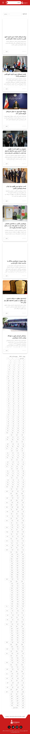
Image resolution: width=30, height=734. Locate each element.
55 (8, 387)
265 (22, 514)
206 (7, 475)
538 (23, 701)
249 (12, 502)
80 (23, 403)
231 (18, 491)
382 (23, 595)
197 (13, 471)
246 (11, 500)
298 (11, 534)
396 (12, 604)
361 (18, 579)
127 (7, 428)
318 (17, 547)
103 (8, 415)
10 (14, 363)
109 (18, 419)
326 (11, 552)
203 (23, 475)
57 (18, 390)
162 (22, 451)
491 (18, 669)
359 (12, 577)
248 (17, 502)
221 (13, 484)
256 (12, 507)
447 (23, 640)
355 (17, 574)
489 (12, 667)
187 (7, 464)
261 (23, 511)
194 (12, 469)
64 (23, 394)
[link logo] (15, 722)
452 (12, 642)
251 (22, 505)
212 (13, 480)
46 (13, 383)
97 (18, 412)
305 (11, 538)
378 (12, 590)
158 (22, 448)
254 (23, 507)
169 (23, 455)
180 (23, 462)
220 (18, 484)
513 (13, 683)
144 (18, 439)
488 (17, 667)
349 (17, 570)
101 (18, 415)
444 (23, 638)
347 (12, 568)
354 (23, 574)
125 (18, 428)
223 (23, 487)
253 (11, 505)
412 (18, 615)
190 (11, 466)
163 (17, 451)
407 (7, 610)
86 (13, 405)
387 (12, 597)
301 (12, 536)
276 (17, 520)
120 (23, 426)
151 (18, 444)
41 (18, 381)
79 (8, 401)
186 (12, 464)
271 (7, 516)
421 (7, 619)
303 (22, 538)
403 (12, 608)
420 (12, 619)
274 (11, 518)
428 (7, 624)
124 (23, 428)
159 (17, 448)
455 (16, 644)
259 (17, 509)
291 (11, 529)
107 (8, 417)
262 (18, 511)
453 (7, 642)
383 (17, 595)
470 (7, 653)
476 (12, 658)
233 (7, 491)
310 (22, 543)
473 (11, 656)
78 (13, 401)
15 (9, 365)
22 (14, 369)
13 (18, 365)
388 (23, 599)
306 (23, 541)
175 (12, 457)
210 (23, 480)
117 (18, 424)
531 (11, 694)
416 (17, 617)
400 (6, 606)
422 (22, 622)
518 (23, 687)
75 (8, 399)
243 (7, 498)
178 (17, 460)
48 (23, 385)
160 (11, 448)
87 (8, 405)
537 (12, 698)
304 (16, 538)
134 (12, 433)
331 (17, 556)
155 (18, 446)
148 (17, 442)
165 (23, 453)
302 (7, 536)
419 (18, 619)
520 (12, 687)
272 (22, 518)
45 (18, 383)
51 (8, 385)
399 (12, 606)
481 (18, 662)
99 (8, 412)
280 (17, 523)
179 (11, 460)
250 (7, 502)
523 (17, 689)
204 (18, 475)
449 (12, 640)
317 (22, 547)
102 (13, 415)
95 (8, 410)
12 (23, 365)
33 (18, 376)
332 (12, 556)
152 (13, 444)
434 (12, 628)
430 (17, 626)
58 (13, 390)
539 (17, 701)
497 (23, 674)
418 (23, 619)
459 (12, 647)
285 (23, 527)
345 (23, 568)
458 (17, 647)
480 (23, 662)
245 (17, 500)
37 (18, 378)
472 (17, 656)
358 (17, 577)
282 (23, 525)
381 (12, 592)
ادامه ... (6, 51)
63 (9, 392)
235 (16, 493)
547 (23, 707)
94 (13, 410)
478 (17, 660)
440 (12, 633)
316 (7, 545)
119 (8, 424)
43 (9, 381)
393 (12, 601)
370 (23, 586)
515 (22, 685)
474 (23, 658)
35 (8, 376)
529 (22, 694)
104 (23, 417)
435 (23, 631)
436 (17, 631)
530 (17, 694)
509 (17, 680)
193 (17, 469)
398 (17, 606)
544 (23, 705)
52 (23, 387)
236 (11, 493)
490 (23, 669)
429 (22, 626)
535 (23, 698)
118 (13, 424)
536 (17, 698)
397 (23, 606)
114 (13, 421)
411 (23, 615)
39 (8, 378)
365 (16, 581)
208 (17, 478)
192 (22, 469)
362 (12, 579)
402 (17, 608)
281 (11, 523)
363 (7, 579)
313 (23, 545)
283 (18, 525)
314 (17, 545)
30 (13, 374)
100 (23, 415)
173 (23, 457)
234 (22, 493)
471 (22, 656)
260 (11, 509)
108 (23, 419)
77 (18, 401)
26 (13, 372)
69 (18, 396)
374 (17, 588)
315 (12, 545)
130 (13, 430)
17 (18, 367)
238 (17, 496)
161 (6, 448)
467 (23, 653)
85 (18, 405)
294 (12, 532)
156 (12, 446)
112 (23, 421)
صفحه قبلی (22, 358)
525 (23, 692)
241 (18, 498)
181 (18, 462)
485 (16, 665)
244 (22, 500)
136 (22, 435)
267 (11, 514)
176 (7, 457)
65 (18, 394)
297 (17, 534)
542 (18, 703)
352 (18, 572)
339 (23, 563)
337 (17, 561)
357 (23, 577)
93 (18, 410)
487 (23, 667)
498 (17, 674)
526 (17, 692)
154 (23, 446)
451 (18, 642)
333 (23, 559)
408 (22, 613)
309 (7, 541)
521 (7, 687)
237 (23, 496)
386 (17, 597)
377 (17, 590)
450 (23, 642)
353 (12, 572)
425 (23, 624)
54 (13, 387)
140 (18, 437)
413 (13, 615)
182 (13, 462)
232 (12, 491)
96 (23, 412)
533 (17, 696)
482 (12, 662)
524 (11, 689)
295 (7, 532)
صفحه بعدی (15, 707)
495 (17, 671)
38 (13, 378)
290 (17, 529)
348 (23, 570)
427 (12, 624)
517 (11, 685)
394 (23, 604)
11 (10, 363)
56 (23, 390)
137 (17, 435)
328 (17, 554)
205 (12, 475)
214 (23, 482)
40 (23, 381)
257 (7, 507)
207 (22, 478)
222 (7, 484)
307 (18, 541)
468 (17, 653)
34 (13, 376)
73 (18, 399)
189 (17, 466)
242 (12, 498)
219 (23, 484)
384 (12, 595)
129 (18, 430)
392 (18, 601)
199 (23, 473)
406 (12, 610)
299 (23, 536)
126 (13, 428)
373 (23, 588)
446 (12, 638)
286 (17, 527)
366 (11, 581)
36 (23, 378)
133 (18, 433)
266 (17, 514)
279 (22, 523)
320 (23, 550)
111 (8, 419)
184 (23, 464)
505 (18, 678)
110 (13, 419)
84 (23, 405)
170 (18, 455)
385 (23, 597)
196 (18, 471)
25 (18, 372)
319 (11, 547)
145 (12, 439)
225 (12, 487)
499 (12, 674)
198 (7, 471)
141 (13, 437)
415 (22, 617)
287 (12, 527)
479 (12, 660)
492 (12, 669)
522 (22, 689)
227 (22, 489)
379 (23, 592)
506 (12, 678)
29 (18, 374)
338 (12, 561)
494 (22, 671)
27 (8, 372)
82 (13, 403)
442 (18, 635)
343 (17, 565)
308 (12, 541)
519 (18, 687)
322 (12, 550)
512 (18, 683)
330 (23, 556)
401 (22, 608)
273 (17, 518)
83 (9, 403)
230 (23, 491)
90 (13, 408)
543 (12, 703)
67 (8, 394)
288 (7, 527)
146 (7, 439)
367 (23, 583)
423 (17, 622)
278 (7, 520)
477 (23, 660)
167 (13, 453)
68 (23, 396)
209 (11, 478)
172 (8, 455)
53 (18, 387)
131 (7, 430)
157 (7, 446)
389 (17, 599)
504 (23, 678)
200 (18, 473)
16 (23, 367)
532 (23, 696)
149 (11, 442)
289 (22, 529)
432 (23, 628)
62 (14, 392)
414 (7, 615)
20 (23, 369)
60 (23, 392)
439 (17, 633)
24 (23, 372)
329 (12, 554)
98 (13, 412)
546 (12, 705)
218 (7, 482)
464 (22, 651)
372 (12, 586)
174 (18, 457)
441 (23, 635)
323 (7, 550)
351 (23, 572)
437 (12, 631)
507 (7, 678)
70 (13, 396)
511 (23, 683)
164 (12, 451)
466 (11, 651)
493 (7, 669)
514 (7, 683)
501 (22, 676)
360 (23, 579)
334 (17, 559)
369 (12, 583)
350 (12, 570)
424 (11, 622)
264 (7, 511)
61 (18, 392)
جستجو (5, 14)
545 (17, 705)
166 (18, 453)
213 (8, 480)
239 (12, 496)
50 (13, 385)
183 (8, 462)
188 (22, 466)
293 (18, 532)
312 (12, 543)
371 (17, 586)
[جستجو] (6, 2)
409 (17, 613)
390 (12, 599)
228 (17, 489)
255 (17, 507)
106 (13, 417)
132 (23, 433)
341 (12, 563)
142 (7, 437)
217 (13, 482)
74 (13, 399)
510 (11, 680)
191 (6, 466)
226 (7, 487)
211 (18, 480)
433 (17, 628)
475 (17, 658)
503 (12, 676)
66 (13, 394)
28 (23, 374)
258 (22, 509)
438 (23, 633)
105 (18, 417)
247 (23, 502)
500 (7, 674)
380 (17, 592)
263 (13, 511)
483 (7, 662)
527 (12, 692)
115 (8, 421)
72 (23, 399)
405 (18, 610)
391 (23, 601)
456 (11, 644)
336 (23, 561)
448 (17, 640)
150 (23, 444)
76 (23, 401)
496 (11, 671)
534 (12, 696)
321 (18, 550)
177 (22, 460)
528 (7, 692)
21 (18, 369)
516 (17, 685)
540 (12, 701)
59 (8, 390)
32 (23, 376)
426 (17, 624)
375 (12, 588)
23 (9, 369)
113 (18, 421)
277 (12, 520)
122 (13, 426)
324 (22, 552)
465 (17, 651)
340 (17, 563)
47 (8, 383)
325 (16, 552)
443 (12, 635)
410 (11, 613)
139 (23, 437)
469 (12, 653)
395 (17, 604)
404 (23, 610)
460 (23, 649)
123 (8, 426)
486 (11, 665)
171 (13, 455)
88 (23, 408)
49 (18, 385)
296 (22, 534)
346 (17, 568)
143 (23, 439)
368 (17, 583)
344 (12, 565)
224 (17, 487)
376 (23, 590)
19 (9, 367)
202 (8, 473)
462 (12, 649)
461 (18, 649)
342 (23, 565)
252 (17, 505)
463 (7, 649)
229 (11, 489)
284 (12, 525)
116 (23, 424)
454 (22, 644)
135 (7, 433)
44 (23, 383)
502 (17, 676)
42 (13, 381)
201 (13, 473)
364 (22, 581)
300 (18, 536)
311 (17, 543)
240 (23, 498)
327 (23, 554)
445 (17, 638)
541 (23, 703)
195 (23, 471)
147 (22, 442)
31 (8, 374)
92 (23, 410)
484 (22, 665)
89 (18, 408)
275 (23, 520)
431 (11, 626)
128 (23, 430)
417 (11, 617)
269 (18, 516)
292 (23, 532)
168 (7, 453)
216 (18, 482)
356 (12, 574)
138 (11, 435)
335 (11, 559)
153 (8, 444)
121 (18, 426)
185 (18, 464)
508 (22, 680)
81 (18, 403)
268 (23, 516)
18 (14, 367)
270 (12, 516)
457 (23, 647)
